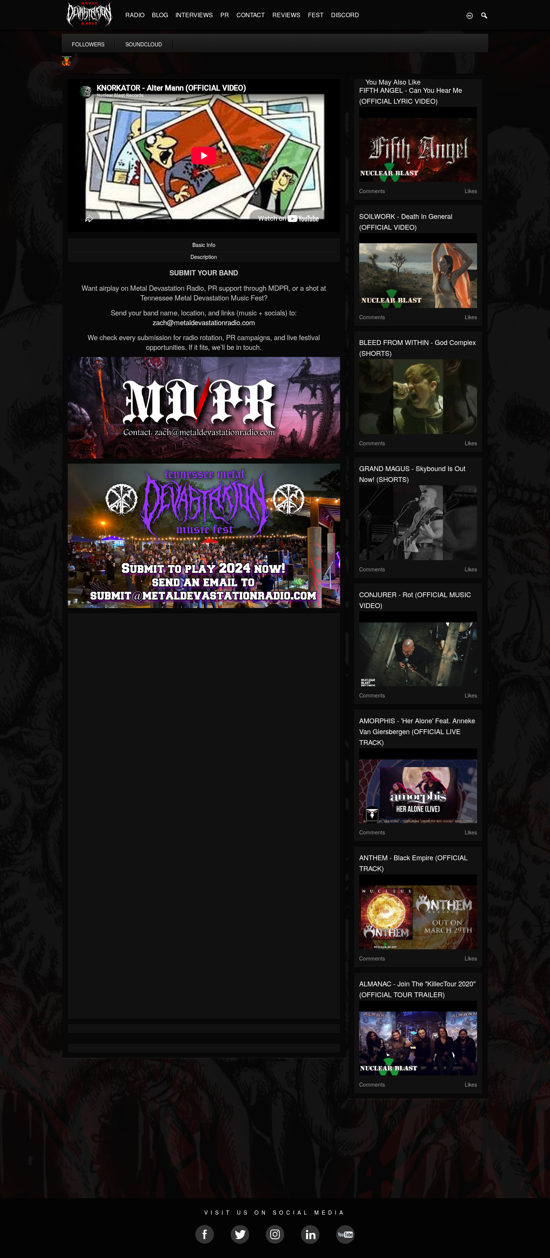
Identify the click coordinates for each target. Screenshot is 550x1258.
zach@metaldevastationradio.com (204, 322)
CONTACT (250, 14)
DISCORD (345, 14)
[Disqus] (204, 718)
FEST (316, 14)
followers (88, 44)
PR (224, 14)
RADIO (134, 14)
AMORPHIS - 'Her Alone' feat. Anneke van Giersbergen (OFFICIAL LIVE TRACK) (417, 731)
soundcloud (143, 44)
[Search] (484, 15)
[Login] (469, 15)
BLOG (160, 14)
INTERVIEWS (194, 14)
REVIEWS (286, 14)
